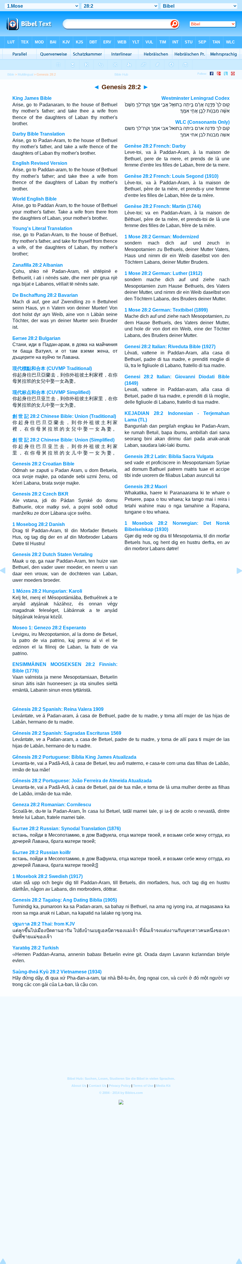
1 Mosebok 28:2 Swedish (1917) (47, 876)
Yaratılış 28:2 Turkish (35, 947)
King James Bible (32, 98)
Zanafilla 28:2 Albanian (37, 265)
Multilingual (25, 74)
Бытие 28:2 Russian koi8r (41, 852)
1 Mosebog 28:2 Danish (38, 524)
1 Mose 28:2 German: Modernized (162, 236)
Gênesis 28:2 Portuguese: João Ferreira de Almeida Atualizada (82, 780)
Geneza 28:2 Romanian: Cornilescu (51, 804)
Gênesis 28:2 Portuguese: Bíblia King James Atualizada (74, 757)
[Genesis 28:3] (234, 584)
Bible (10, 74)
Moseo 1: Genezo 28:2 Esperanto (49, 627)
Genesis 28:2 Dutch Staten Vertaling (52, 554)
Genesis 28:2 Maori (146, 486)
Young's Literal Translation (42, 228)
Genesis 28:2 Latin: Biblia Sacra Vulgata (169, 456)
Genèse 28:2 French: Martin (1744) (163, 206)
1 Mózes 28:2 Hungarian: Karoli (47, 591)
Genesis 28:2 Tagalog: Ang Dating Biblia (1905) (64, 900)
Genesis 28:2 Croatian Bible (43, 463)
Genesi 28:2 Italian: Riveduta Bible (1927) (170, 346)
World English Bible (34, 198)
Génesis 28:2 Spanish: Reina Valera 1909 (58, 709)
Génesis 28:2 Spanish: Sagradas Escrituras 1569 (66, 733)
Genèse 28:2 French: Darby (155, 146)
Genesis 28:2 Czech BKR (40, 493)
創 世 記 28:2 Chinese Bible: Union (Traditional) (64, 416)
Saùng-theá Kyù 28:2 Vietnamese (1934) (57, 971)
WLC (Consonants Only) (202, 122)
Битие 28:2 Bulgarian (36, 338)
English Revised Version (39, 163)
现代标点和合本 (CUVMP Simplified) (51, 392)
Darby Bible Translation (38, 133)
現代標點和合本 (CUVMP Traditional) (52, 368)
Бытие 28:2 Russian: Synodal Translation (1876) (66, 828)
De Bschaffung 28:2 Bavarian (45, 295)
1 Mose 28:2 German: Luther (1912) (163, 273)
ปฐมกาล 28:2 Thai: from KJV (43, 923)
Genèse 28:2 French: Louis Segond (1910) (171, 176)
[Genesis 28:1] (7, 584)
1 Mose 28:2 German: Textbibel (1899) (166, 309)
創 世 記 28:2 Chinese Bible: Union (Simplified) (63, 439)
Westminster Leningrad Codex (195, 98)
